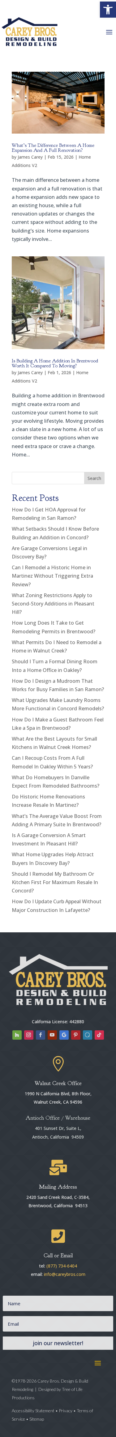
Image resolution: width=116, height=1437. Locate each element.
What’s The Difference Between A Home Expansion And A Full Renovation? (53, 147)
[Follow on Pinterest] (75, 1035)
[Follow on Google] (64, 1035)
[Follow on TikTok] (99, 1035)
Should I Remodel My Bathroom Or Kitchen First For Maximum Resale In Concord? (55, 882)
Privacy (65, 1410)
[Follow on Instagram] (28, 1035)
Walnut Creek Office (58, 1083)
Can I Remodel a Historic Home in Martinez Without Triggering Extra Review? (52, 576)
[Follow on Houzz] (17, 1035)
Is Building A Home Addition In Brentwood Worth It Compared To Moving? (55, 363)
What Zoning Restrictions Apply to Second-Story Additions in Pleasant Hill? (53, 603)
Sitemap (36, 1419)
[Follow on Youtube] (52, 1035)
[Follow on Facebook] (40, 1035)
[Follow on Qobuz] (87, 1035)
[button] (108, 10)
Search (94, 478)
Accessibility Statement (33, 1410)
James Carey (30, 157)
